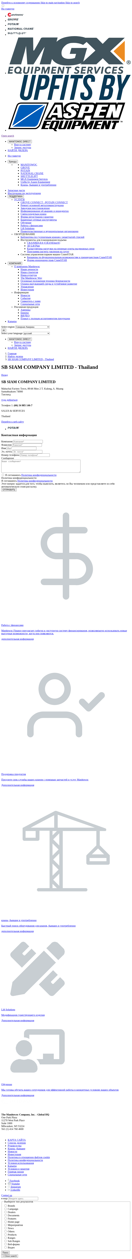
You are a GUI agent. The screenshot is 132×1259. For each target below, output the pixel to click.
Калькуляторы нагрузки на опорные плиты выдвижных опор (60, 248)
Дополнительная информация (17, 785)
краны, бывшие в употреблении (19, 920)
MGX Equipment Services (34, 179)
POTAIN (25, 170)
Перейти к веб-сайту (12, 421)
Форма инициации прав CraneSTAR (47, 260)
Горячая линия (16, 1171)
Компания (6, 441)
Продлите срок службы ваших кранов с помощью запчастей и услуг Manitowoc (45, 779)
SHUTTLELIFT (29, 176)
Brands (11, 1205)
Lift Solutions (27, 228)
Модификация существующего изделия (23, 1015)
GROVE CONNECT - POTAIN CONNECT (44, 202)
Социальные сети (30, 304)
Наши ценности (29, 269)
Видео (11, 1247)
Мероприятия (15, 1225)
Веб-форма (14, 1244)
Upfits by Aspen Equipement (35, 182)
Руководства (14, 1145)
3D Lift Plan (33, 245)
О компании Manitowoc (27, 266)
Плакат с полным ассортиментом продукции (45, 318)
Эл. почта (6, 451)
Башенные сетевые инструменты (39, 219)
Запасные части (16, 190)
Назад (4, 375)
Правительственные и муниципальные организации (49, 231)
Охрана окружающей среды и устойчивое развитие (49, 283)
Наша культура (29, 275)
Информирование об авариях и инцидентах (45, 211)
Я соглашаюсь (31, 475)
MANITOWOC (29, 164)
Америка (25, 309)
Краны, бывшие (16, 1148)
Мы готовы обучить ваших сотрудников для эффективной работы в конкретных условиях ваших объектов (60, 1089)
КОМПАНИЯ (15, 263)
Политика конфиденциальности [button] (39, 475)
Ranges (11, 1238)
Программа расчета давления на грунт (48, 251)
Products (12, 1234)
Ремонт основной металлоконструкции (42, 205)
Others (11, 1231)
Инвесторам (27, 289)
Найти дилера (15, 356)
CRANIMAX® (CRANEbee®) (43, 242)
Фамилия (6, 444)
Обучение (26, 222)
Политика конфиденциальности (35, 480)
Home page (13, 1221)
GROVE (25, 167)
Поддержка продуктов (13, 774)
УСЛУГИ (19, 199)
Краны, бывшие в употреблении (38, 185)
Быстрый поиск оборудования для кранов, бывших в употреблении (38, 925)
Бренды (13, 161)
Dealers (11, 1212)
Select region (7, 326)
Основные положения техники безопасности (45, 281)
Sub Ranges (14, 1241)
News (11, 1228)
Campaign (13, 1209)
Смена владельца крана (33, 214)
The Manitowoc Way (31, 278)
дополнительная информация (17, 639)
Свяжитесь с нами (31, 301)
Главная (12, 353)
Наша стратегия (29, 272)
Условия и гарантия (18, 1168)
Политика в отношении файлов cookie (29, 1157)
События (25, 298)
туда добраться (9, 400)
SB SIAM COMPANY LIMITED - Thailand (31, 359)
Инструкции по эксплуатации (24, 193)
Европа (25, 312)
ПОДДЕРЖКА (16, 196)
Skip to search (72, 2)
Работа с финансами (32, 225)
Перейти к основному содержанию (21, 2)
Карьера (12, 321)
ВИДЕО (25, 315)
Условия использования (21, 1163)
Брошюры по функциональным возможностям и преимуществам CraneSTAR (69, 257)
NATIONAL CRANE (32, 173)
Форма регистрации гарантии (37, 216)
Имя (3, 448)
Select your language (12, 333)
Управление (27, 286)
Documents (13, 1215)
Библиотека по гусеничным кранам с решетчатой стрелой (52, 237)
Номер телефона (10, 455)
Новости (25, 295)
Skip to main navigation (53, 2)
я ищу (4, 1198)
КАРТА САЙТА (17, 1140)
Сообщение (7, 458)
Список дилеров (17, 1142)
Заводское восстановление (35, 208)
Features (12, 1218)
